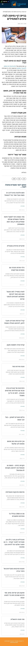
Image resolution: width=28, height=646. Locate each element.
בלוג (24, 178)
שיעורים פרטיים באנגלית (15, 246)
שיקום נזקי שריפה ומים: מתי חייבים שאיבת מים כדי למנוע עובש (14, 595)
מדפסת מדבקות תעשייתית (15, 492)
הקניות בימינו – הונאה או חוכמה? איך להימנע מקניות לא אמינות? (14, 467)
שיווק (14, 178)
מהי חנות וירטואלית (17, 619)
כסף (19, 178)
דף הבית (24, 11)
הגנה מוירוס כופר (18, 366)
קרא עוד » (22, 206)
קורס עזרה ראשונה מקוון (15, 345)
